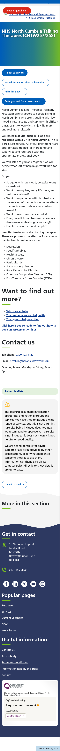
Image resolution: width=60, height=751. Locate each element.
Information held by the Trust (20, 668)
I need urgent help (16, 10)
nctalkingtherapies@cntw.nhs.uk (29, 361)
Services (6, 611)
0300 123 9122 (24, 354)
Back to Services (15, 72)
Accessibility (9, 656)
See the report (14, 716)
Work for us (9, 630)
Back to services (15, 484)
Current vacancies (12, 617)
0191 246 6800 (18, 570)
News (5, 624)
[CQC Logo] (14, 688)
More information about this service (24, 82)
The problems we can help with (25, 315)
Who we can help (17, 311)
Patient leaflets (14, 391)
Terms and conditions (15, 662)
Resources (8, 605)
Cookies (6, 675)
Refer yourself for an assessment (22, 101)
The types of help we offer (22, 319)
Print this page (13, 91)
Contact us (8, 649)
